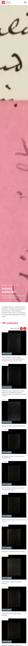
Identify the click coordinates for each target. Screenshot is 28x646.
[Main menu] (25, 2)
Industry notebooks (13, 285)
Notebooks (4, 285)
